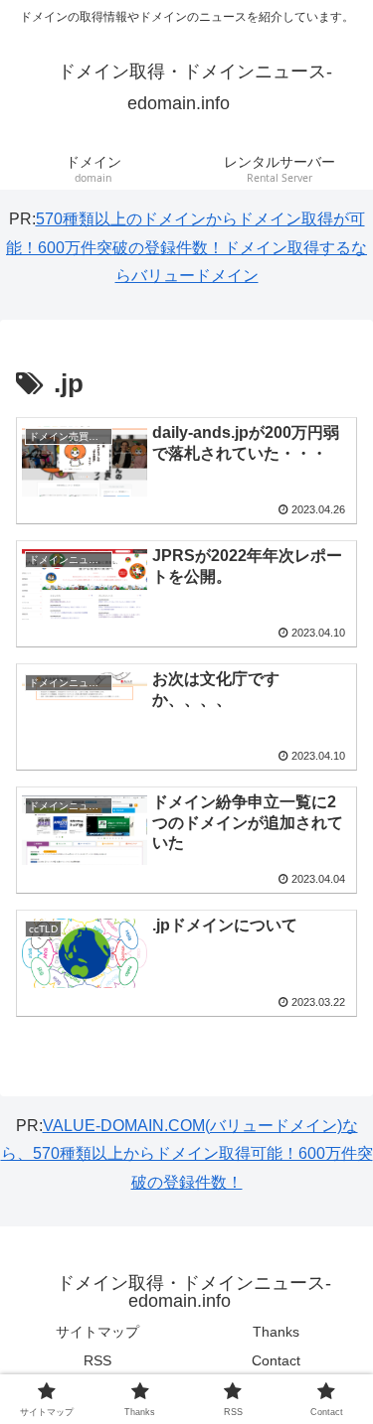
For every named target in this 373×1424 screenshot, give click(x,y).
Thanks (276, 1332)
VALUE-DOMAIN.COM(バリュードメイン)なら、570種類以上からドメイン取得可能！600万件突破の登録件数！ (187, 1154)
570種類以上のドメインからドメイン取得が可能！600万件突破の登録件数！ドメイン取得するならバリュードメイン (186, 248)
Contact (276, 1360)
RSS (97, 1360)
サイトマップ (97, 1332)
